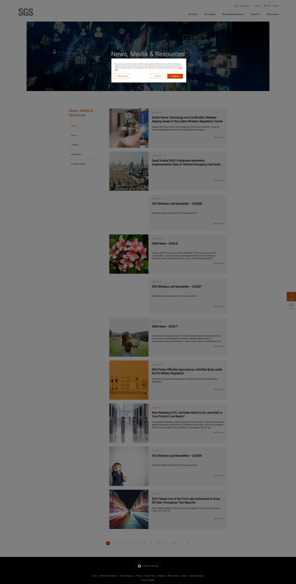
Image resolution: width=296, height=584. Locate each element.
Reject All (158, 76)
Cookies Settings (122, 76)
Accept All (175, 76)
